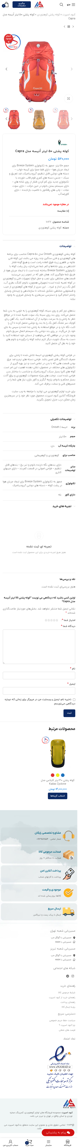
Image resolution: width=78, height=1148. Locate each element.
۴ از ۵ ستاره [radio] (48, 620)
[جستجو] (61, 4)
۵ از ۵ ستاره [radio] (46, 620)
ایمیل (71, 684)
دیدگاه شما (68, 626)
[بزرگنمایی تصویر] (68, 99)
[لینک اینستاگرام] (72, 976)
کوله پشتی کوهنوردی (48, 14)
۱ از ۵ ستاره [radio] (57, 620)
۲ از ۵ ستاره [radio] (54, 620)
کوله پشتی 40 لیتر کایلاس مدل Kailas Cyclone (57, 782)
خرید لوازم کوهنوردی (59, 391)
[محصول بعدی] (64, 27)
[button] (71, 69)
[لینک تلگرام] (67, 976)
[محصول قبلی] (73, 27)
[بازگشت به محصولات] (69, 27)
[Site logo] (39, 4)
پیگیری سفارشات (22, 4)
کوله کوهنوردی (36, 311)
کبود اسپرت (68, 14)
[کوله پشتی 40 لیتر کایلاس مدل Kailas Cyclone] (57, 753)
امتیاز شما (68, 620)
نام (72, 669)
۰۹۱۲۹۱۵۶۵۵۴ (42, 839)
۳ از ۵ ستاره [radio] (51, 620)
